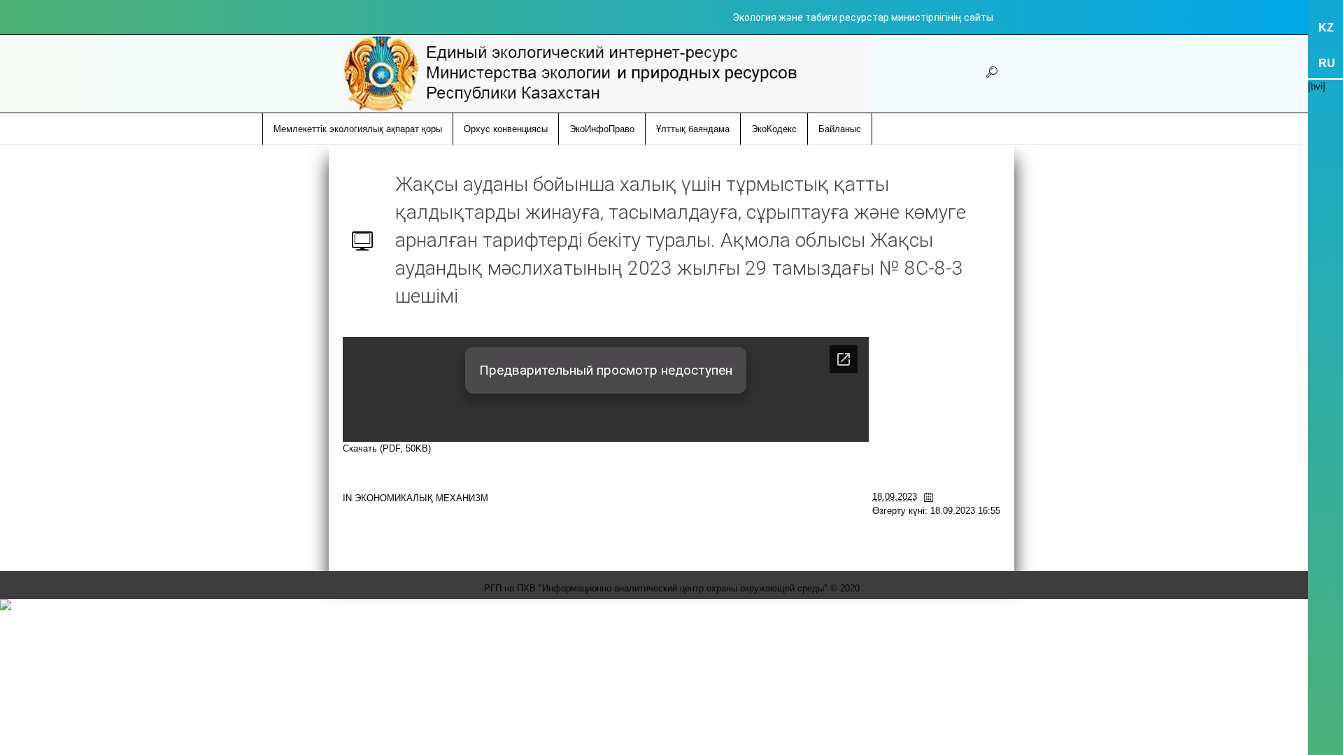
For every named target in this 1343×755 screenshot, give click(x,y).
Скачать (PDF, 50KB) (387, 448)
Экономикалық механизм (421, 498)
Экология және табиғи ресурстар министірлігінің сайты (862, 17)
